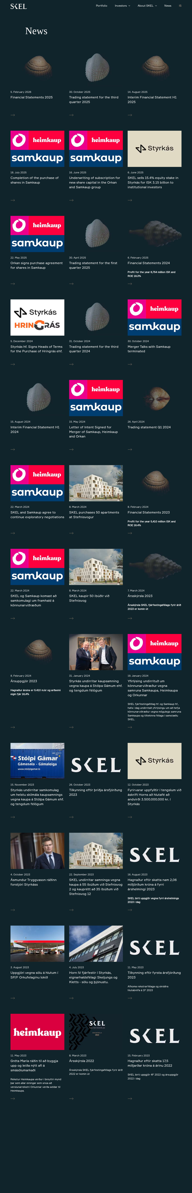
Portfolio (101, 5)
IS (180, 5)
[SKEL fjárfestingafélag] (18, 7)
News (167, 5)
